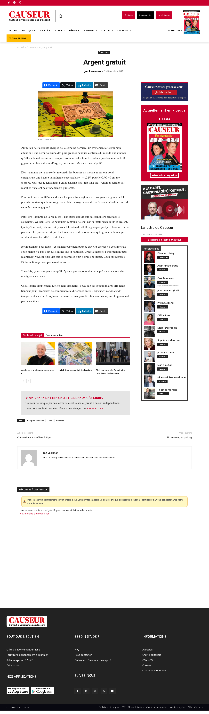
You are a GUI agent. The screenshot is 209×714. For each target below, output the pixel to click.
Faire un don (13, 665)
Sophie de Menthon (168, 340)
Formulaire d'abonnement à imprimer (27, 654)
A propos (147, 649)
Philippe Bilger (165, 302)
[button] (60, 16)
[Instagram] (86, 691)
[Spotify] (14, 2)
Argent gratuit (104, 62)
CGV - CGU (148, 660)
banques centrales (35, 420)
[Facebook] (9, 2)
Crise (50, 420)
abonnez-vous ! (95, 408)
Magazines (175, 30)
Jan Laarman (92, 71)
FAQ (76, 649)
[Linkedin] (95, 691)
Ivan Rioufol (164, 364)
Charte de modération (154, 670)
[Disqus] (104, 559)
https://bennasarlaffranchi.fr (168, 285)
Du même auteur (54, 335)
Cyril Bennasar (165, 278)
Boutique (28, 2)
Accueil (20, 47)
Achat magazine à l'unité (20, 660)
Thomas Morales (167, 389)
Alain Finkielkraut (167, 265)
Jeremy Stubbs (165, 352)
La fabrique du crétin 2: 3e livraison (75, 370)
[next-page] (28, 381)
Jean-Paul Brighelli (168, 290)
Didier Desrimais (167, 327)
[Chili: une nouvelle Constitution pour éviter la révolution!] (113, 353)
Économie (31, 47)
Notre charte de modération (34, 513)
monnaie (60, 420)
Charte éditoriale (151, 654)
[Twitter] (19, 2)
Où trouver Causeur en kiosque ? (92, 660)
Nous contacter (83, 654)
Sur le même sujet (32, 335)
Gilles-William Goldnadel (171, 377)
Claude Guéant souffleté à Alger (34, 437)
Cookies (146, 665)
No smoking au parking (179, 437)
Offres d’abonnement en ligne (23, 649)
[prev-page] (23, 381)
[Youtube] (112, 691)
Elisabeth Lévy (165, 253)
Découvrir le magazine (164, 175)
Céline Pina (163, 315)
